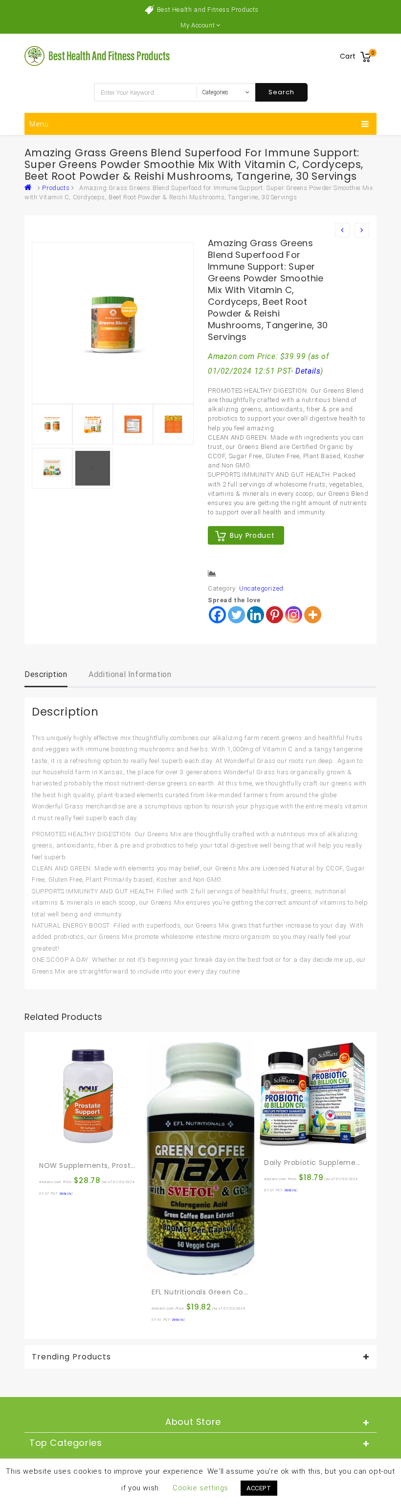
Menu (39, 124)
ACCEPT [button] (258, 1488)
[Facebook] (217, 614)
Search (281, 92)
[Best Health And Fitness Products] (30, 187)
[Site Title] (97, 55)
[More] (312, 614)
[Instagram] (293, 614)
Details (307, 371)
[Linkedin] (255, 614)
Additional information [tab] (130, 674)
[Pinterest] (274, 614)
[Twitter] (236, 614)
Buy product (252, 535)
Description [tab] (45, 674)
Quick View (68, 1144)
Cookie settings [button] (200, 1487)
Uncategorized (261, 588)
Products (55, 187)
